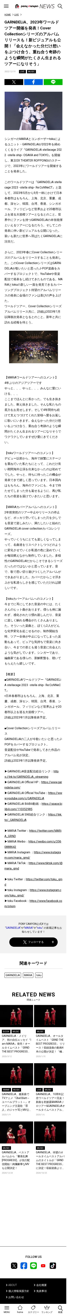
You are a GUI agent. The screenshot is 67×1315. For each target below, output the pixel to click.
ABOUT (12, 1285)
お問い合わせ (16, 1297)
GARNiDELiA (13, 927)
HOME (7, 14)
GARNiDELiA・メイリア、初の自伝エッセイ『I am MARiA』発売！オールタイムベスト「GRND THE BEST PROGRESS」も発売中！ (16, 1044)
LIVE (16, 14)
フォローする (36, 941)
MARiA (29, 927)
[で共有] (13, 82)
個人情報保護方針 (18, 1291)
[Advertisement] (33, 1216)
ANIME (6, 1090)
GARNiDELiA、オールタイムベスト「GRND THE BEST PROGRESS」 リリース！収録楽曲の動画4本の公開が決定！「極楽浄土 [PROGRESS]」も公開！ (50, 1044)
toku (39, 927)
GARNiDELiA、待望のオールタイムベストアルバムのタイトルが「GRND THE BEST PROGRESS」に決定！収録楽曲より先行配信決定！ (50, 1160)
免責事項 (41, 1291)
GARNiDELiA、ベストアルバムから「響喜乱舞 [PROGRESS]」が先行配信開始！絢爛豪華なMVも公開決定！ (16, 1160)
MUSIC (31, 71)
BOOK (6, 1031)
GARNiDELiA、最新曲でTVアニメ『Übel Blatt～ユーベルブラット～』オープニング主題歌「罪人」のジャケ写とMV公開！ (16, 1102)
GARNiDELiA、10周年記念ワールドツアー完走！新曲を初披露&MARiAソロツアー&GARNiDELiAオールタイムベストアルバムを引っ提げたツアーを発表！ (50, 1102)
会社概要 (41, 1285)
